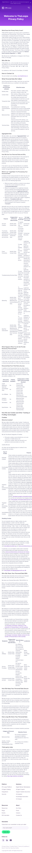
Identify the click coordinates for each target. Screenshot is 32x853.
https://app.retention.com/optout (15, 776)
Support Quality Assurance (23, 791)
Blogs (3, 810)
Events (3, 813)
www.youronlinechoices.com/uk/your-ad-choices (17, 552)
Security (4, 794)
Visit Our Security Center (12, 848)
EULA (3, 848)
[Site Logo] (6, 7)
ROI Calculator (5, 815)
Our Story (18, 808)
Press (17, 810)
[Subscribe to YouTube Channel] (10, 840)
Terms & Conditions (23, 846)
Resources (4, 808)
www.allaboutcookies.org (10, 546)
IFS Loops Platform (7, 787)
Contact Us (19, 815)
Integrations (5, 791)
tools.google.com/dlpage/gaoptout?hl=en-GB (15, 570)
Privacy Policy (5, 846)
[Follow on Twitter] (3, 840)
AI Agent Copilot (20, 789)
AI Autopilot (19, 794)
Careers (18, 813)
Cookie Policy (13, 846)
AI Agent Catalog (6, 789)
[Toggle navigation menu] (28, 8)
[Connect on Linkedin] (7, 840)
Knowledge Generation (22, 796)
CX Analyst (19, 799)
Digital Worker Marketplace (23, 787)
